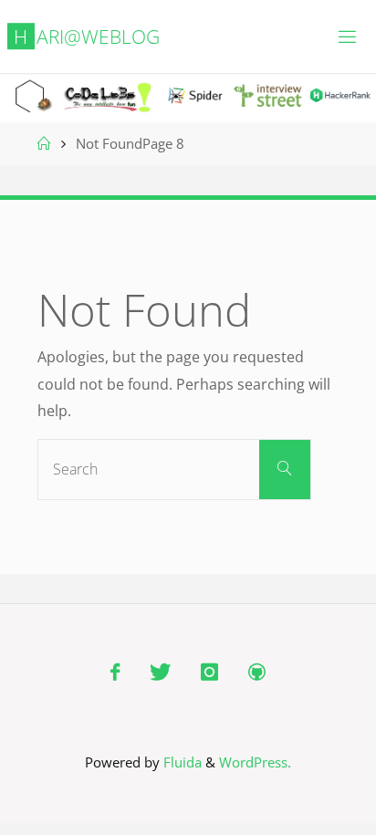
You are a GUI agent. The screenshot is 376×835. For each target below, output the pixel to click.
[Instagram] (209, 672)
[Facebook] (114, 672)
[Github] (256, 672)
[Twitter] (160, 672)
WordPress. (255, 762)
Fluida (181, 762)
